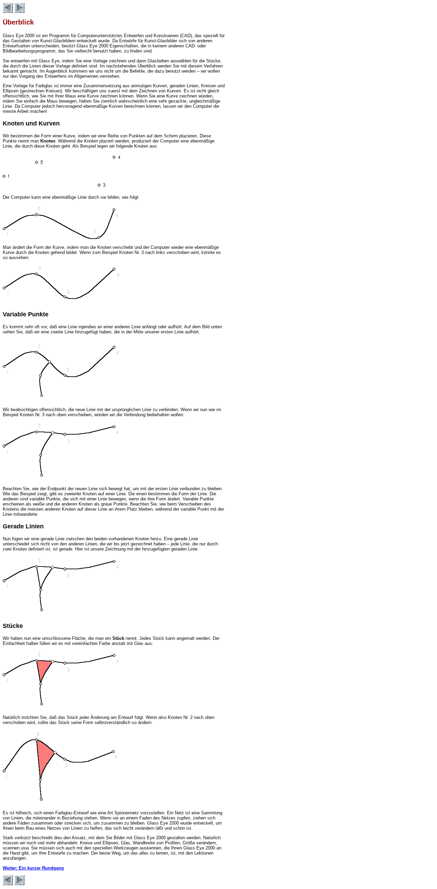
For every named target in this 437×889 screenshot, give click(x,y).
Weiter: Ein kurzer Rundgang (33, 868)
